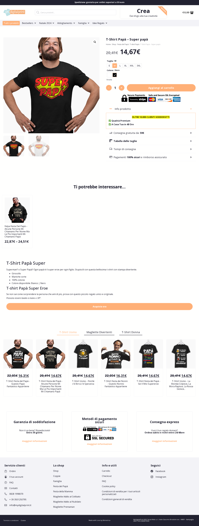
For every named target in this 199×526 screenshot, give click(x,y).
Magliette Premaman (64, 506)
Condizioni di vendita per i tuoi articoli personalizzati (121, 492)
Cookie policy (108, 486)
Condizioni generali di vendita (117, 499)
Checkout (107, 476)
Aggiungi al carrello (161, 87)
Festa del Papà (123, 44)
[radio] (109, 65)
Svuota (109, 80)
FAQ (104, 481)
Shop (114, 44)
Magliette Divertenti (99, 332)
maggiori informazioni (34, 441)
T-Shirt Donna (131, 332)
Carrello (106, 471)
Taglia (110, 61)
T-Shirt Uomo (68, 332)
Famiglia (57, 481)
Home (108, 44)
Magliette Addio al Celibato (66, 496)
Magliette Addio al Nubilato (67, 501)
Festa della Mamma (63, 491)
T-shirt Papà (134, 44)
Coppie (56, 476)
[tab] (151, 109)
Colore (110, 70)
